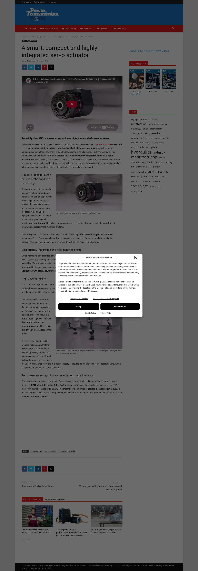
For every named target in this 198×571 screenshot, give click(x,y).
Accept (78, 306)
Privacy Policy (105, 313)
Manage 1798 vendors (79, 299)
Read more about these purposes (106, 299)
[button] (135, 257)
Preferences (120, 306)
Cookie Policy (90, 313)
